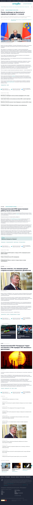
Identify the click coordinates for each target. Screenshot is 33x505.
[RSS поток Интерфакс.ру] (19, 495)
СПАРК (2, 491)
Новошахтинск (3, 242)
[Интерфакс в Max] (20, 495)
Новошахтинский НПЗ (9, 242)
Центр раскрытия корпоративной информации (19, 493)
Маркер (2, 493)
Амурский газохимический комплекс (12, 158)
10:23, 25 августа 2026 (20, 206)
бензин (16, 388)
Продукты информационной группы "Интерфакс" (13, 487)
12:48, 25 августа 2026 (7, 266)
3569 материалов (4, 471)
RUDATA (16, 492)
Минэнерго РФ (7, 388)
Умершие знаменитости (27, 469)
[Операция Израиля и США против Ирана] (6, 468)
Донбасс (8, 314)
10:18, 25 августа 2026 (6, 343)
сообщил (17, 214)
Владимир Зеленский (13, 314)
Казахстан (2, 388)
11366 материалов (14, 471)
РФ (10, 388)
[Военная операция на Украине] (16, 468)
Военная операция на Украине (11, 206)
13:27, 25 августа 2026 (7, 110)
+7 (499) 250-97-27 (6, 485)
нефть (13, 388)
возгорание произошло (25, 143)
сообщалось (5, 143)
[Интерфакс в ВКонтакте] (17, 495)
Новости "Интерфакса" (17, 490)
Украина (18, 314)
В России (2, 10)
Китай (20, 158)
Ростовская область (22, 242)
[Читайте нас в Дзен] (15, 495)
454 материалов (25, 470)
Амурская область (4, 158)
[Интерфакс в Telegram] (16, 495)
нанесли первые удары (10, 81)
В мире (2, 343)
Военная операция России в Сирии (12, 10)
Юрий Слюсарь (16, 242)
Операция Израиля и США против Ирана (5, 470)
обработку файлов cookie (10, 483)
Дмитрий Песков (3, 314)
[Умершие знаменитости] (27, 468)
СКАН (15, 491)
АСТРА (2, 494)
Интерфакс (16, 4)
